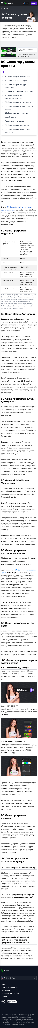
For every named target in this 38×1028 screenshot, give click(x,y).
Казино (4, 996)
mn (27, 3)
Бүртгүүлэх (6, 990)
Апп (3, 984)
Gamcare (7, 1024)
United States (9, 978)
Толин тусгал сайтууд (10, 993)
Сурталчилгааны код (10, 987)
